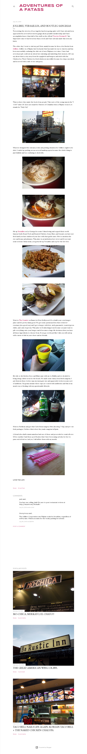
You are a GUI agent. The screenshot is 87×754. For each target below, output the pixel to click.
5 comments (22, 618)
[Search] (73, 6)
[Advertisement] (43, 547)
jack (20, 499)
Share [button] (14, 488)
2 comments (22, 734)
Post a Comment (19, 526)
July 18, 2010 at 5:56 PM (26, 521)
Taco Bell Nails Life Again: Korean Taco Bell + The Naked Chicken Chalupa (43, 728)
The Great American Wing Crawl (35, 668)
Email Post (21, 488)
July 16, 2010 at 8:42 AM (26, 507)
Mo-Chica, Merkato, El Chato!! (33, 614)
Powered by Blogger (45, 747)
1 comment (21, 672)
